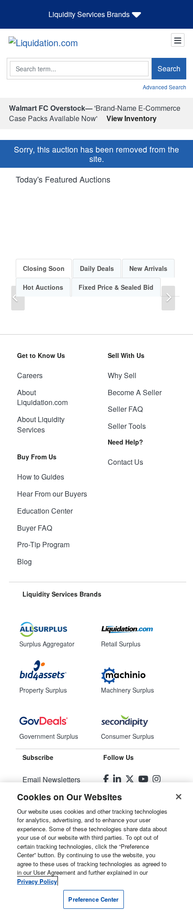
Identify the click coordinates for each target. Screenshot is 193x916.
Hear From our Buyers (52, 494)
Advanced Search (164, 87)
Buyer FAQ (34, 528)
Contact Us (125, 462)
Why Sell (122, 375)
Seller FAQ (125, 409)
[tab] (44, 268)
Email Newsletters (51, 779)
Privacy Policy (37, 881)
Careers (30, 375)
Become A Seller (135, 392)
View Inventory (131, 118)
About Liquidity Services (41, 424)
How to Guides (40, 476)
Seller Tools (127, 426)
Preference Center (93, 899)
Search (169, 68)
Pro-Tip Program (43, 544)
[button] (18, 298)
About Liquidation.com (42, 397)
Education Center (45, 511)
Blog (24, 561)
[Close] (179, 797)
